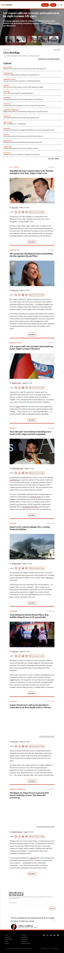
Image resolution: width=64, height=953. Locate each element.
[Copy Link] (19, 212)
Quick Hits (8, 937)
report (18, 406)
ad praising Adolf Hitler (30, 507)
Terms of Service (54, 948)
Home (6, 935)
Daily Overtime (9, 939)
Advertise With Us (26, 943)
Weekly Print (25, 939)
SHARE (12, 212)
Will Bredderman (17, 468)
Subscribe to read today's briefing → (49, 59)
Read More (32, 242)
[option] (32, 27)
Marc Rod (15, 207)
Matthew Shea (16, 383)
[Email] (23, 212)
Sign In (53, 5)
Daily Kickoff (25, 937)
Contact (7, 943)
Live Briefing (12, 53)
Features (24, 935)
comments (33, 858)
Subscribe (45, 5)
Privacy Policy (44, 948)
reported (49, 577)
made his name (36, 497)
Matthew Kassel (17, 832)
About (6, 941)
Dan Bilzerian (14, 480)
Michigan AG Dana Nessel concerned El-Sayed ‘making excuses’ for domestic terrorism (29, 795)
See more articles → (54, 158)
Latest (7, 63)
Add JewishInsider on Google (37, 212)
